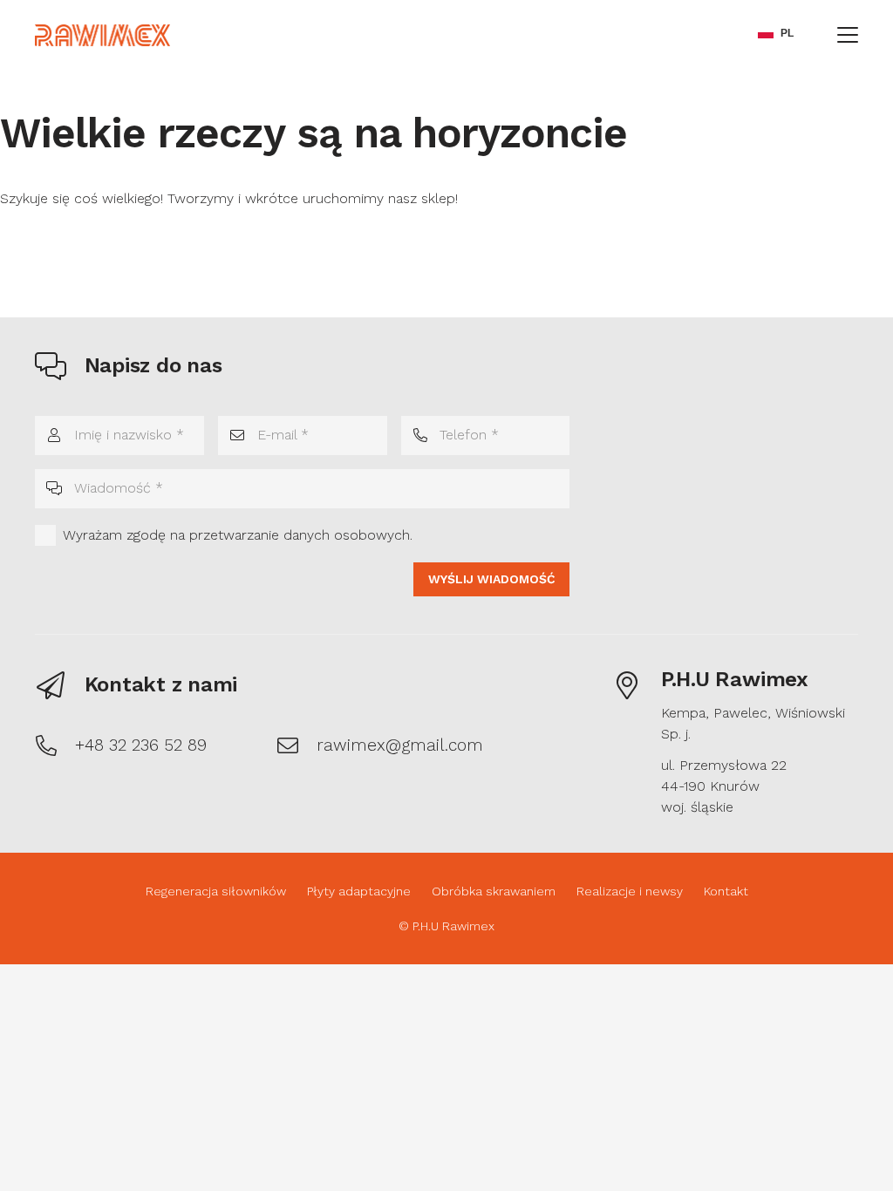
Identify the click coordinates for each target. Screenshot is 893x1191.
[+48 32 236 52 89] (55, 745)
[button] (847, 34)
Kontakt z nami (161, 684)
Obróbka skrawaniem (494, 891)
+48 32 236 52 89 (141, 745)
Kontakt (726, 891)
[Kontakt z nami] (60, 685)
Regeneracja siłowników (216, 891)
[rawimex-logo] (102, 35)
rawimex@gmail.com (400, 745)
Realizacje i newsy (629, 891)
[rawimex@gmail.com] (296, 745)
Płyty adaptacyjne (359, 891)
